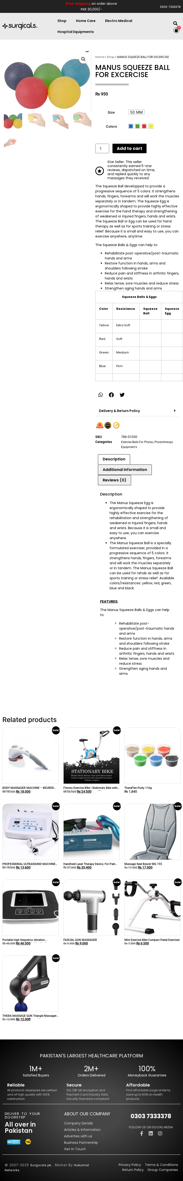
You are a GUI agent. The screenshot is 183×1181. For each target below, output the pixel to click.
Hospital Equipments (75, 31)
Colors (111, 126)
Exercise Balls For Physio (137, 442)
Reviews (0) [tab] (114, 480)
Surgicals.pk (40, 1165)
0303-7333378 (170, 7)
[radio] (136, 112)
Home (99, 57)
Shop (61, 20)
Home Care (86, 20)
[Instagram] (160, 1133)
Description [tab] (114, 459)
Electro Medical (118, 20)
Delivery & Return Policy (119, 410)
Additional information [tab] (125, 469)
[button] (175, 23)
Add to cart (129, 148)
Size (111, 112)
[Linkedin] (150, 1133)
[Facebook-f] (141, 1133)
